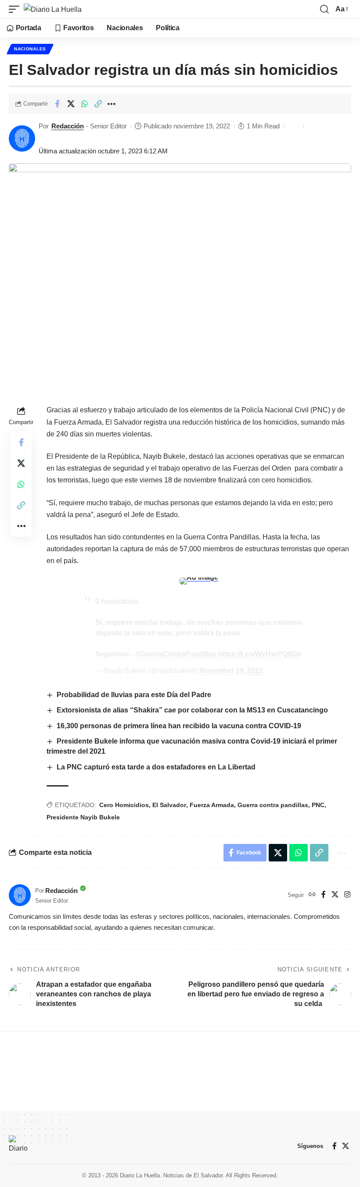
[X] (335, 895)
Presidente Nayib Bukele (83, 817)
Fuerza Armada (212, 804)
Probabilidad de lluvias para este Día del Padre (134, 694)
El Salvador (169, 804)
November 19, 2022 (231, 670)
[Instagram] (347, 895)
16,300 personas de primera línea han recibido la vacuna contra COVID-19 (179, 726)
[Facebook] (323, 895)
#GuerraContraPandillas (176, 654)
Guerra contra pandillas (273, 804)
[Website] (312, 895)
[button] (16, 9)
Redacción (67, 126)
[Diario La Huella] (53, 9)
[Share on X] (71, 104)
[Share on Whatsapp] (84, 104)
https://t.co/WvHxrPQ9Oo (259, 654)
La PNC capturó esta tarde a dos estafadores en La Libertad (156, 767)
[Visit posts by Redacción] (22, 138)
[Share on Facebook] (57, 104)
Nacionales (30, 48)
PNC (318, 804)
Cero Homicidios (124, 804)
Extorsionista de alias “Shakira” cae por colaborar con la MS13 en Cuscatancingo (194, 710)
